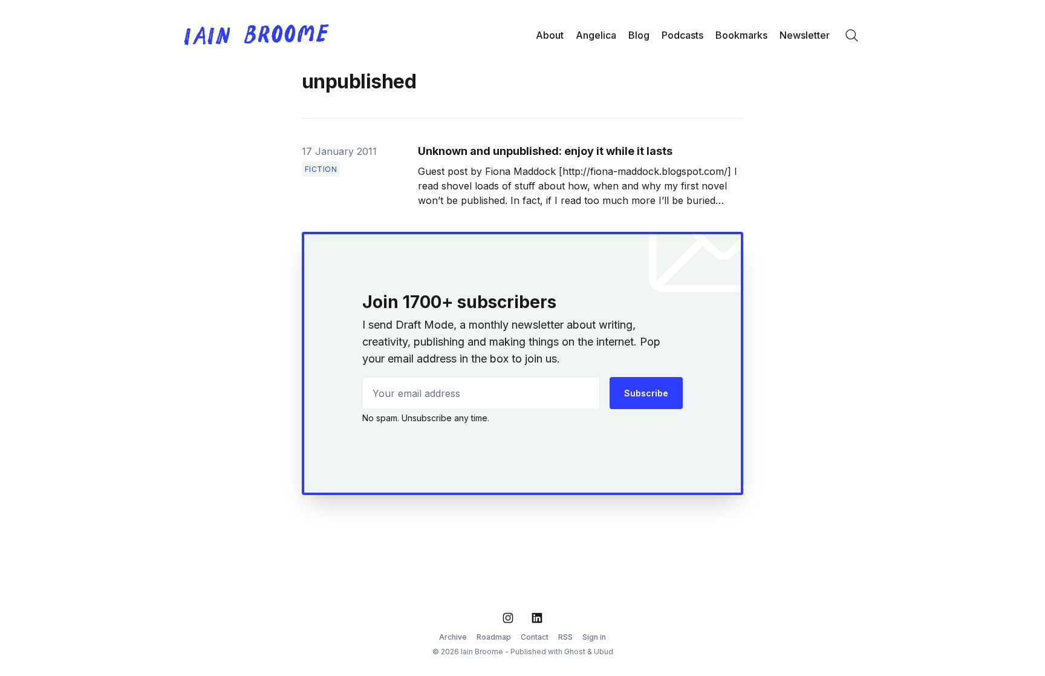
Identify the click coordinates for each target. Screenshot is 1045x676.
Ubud (603, 651)
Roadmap (494, 637)
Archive (453, 637)
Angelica (596, 35)
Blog (638, 35)
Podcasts (682, 35)
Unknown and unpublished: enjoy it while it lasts (545, 151)
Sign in (594, 637)
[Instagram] (508, 618)
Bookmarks (741, 35)
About (550, 35)
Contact (535, 637)
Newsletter (805, 35)
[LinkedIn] (537, 618)
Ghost (574, 651)
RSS (565, 637)
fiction (321, 169)
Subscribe (646, 393)
